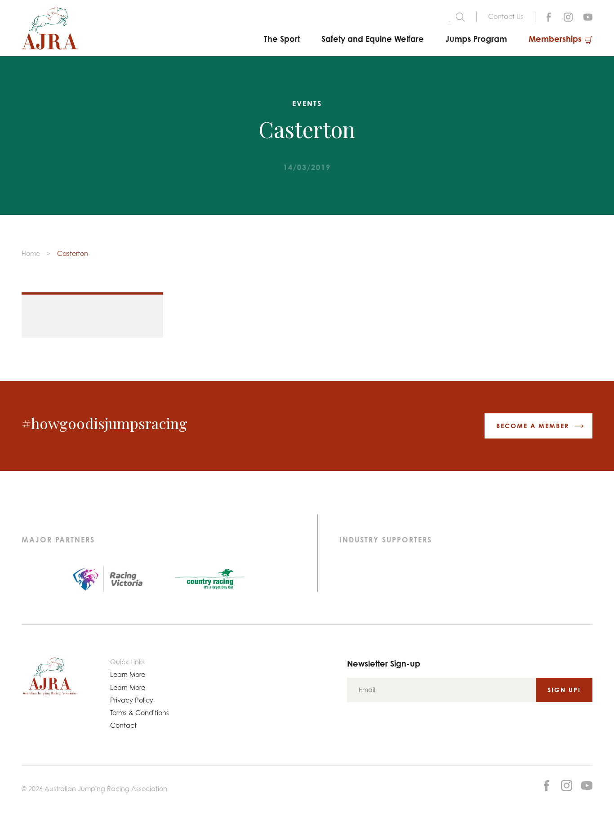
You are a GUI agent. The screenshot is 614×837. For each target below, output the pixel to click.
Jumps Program (476, 39)
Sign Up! (564, 690)
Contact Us (505, 16)
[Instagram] (568, 16)
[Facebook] (548, 16)
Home (31, 253)
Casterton (72, 253)
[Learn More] (587, 16)
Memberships (555, 39)
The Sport (282, 39)
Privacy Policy (131, 700)
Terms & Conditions (139, 712)
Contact (123, 725)
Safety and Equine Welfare (372, 39)
